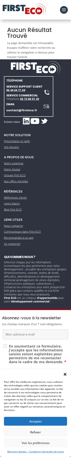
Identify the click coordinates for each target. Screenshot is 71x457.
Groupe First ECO (15, 175)
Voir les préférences (36, 443)
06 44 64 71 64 (15, 90)
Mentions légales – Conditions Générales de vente (35, 451)
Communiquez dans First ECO (22, 231)
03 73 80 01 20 (29, 99)
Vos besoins (11, 147)
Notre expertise (13, 163)
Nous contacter (13, 226)
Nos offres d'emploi (16, 181)
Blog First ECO (13, 209)
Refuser (35, 432)
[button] (65, 374)
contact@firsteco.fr (21, 110)
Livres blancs (12, 203)
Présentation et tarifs (17, 141)
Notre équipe (12, 169)
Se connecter (12, 244)
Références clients (15, 197)
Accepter (35, 421)
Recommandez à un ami (18, 238)
